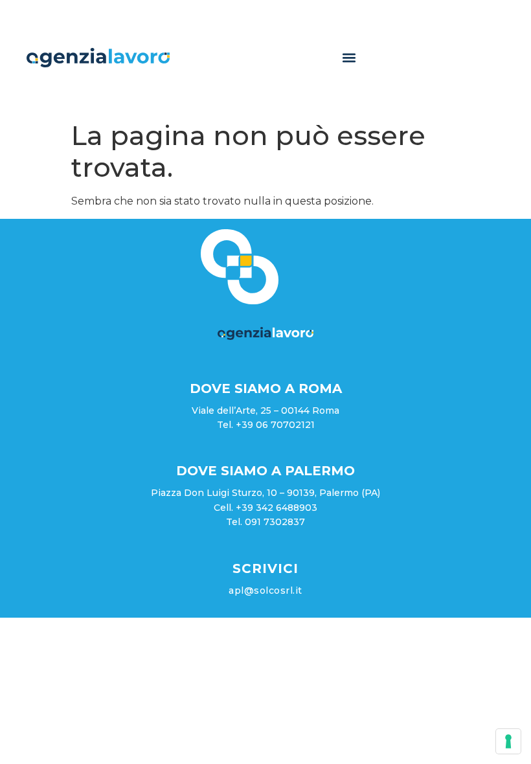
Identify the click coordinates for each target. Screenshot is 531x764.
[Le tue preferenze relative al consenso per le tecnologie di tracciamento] (508, 741)
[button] (349, 57)
